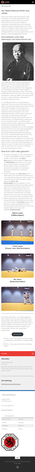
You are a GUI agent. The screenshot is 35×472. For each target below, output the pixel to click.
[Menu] (33, 2)
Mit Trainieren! (17, 334)
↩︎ (4, 342)
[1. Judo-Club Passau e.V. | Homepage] (7, 2)
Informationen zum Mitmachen (11, 384)
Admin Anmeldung (7, 410)
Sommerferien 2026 (6, 362)
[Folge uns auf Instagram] (33, 354)
